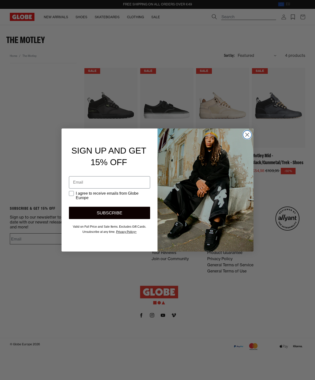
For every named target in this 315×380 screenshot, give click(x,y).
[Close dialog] (247, 134)
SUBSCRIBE (109, 212)
